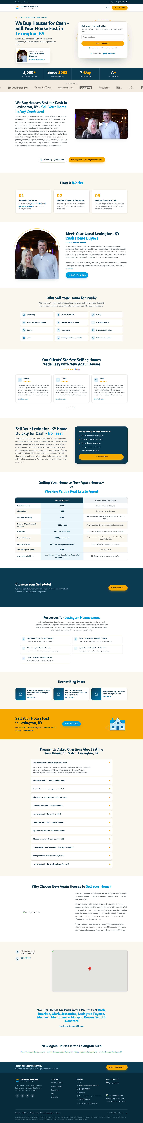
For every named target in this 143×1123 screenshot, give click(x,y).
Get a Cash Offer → (118, 588)
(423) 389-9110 (84, 1089)
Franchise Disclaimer (21, 1113)
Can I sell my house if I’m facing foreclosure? (50, 763)
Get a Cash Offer (119, 8)
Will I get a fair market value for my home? (48, 856)
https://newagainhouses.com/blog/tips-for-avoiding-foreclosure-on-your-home (60, 772)
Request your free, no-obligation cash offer (86, 160)
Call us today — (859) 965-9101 (53, 160)
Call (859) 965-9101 (78, 275)
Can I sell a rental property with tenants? (48, 789)
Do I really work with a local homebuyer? (48, 806)
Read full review (23, 399)
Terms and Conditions (46, 1113)
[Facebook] (17, 1096)
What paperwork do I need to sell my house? (49, 780)
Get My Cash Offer (101, 457)
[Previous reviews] (69, 408)
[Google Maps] (32, 1096)
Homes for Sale (56, 1086)
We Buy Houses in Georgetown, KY (33, 1052)
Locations (18, 2)
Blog (107, 8)
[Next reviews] (74, 408)
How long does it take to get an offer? (47, 814)
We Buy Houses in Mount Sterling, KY (59, 1052)
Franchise (27, 2)
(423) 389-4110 (84, 1099)
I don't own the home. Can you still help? (48, 822)
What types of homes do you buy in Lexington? (50, 797)
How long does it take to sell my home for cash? (51, 864)
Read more (69, 269)
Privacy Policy (34, 1113)
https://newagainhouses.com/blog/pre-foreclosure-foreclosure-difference (58, 770)
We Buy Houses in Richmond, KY (86, 1052)
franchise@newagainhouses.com (90, 1096)
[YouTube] (27, 1096)
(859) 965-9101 (123, 2)
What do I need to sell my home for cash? (48, 839)
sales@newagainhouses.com (89, 1085)
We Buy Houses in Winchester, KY (110, 1052)
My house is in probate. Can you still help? (49, 831)
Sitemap (58, 1113)
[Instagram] (22, 1096)
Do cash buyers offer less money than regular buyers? (53, 847)
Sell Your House (56, 1083)
